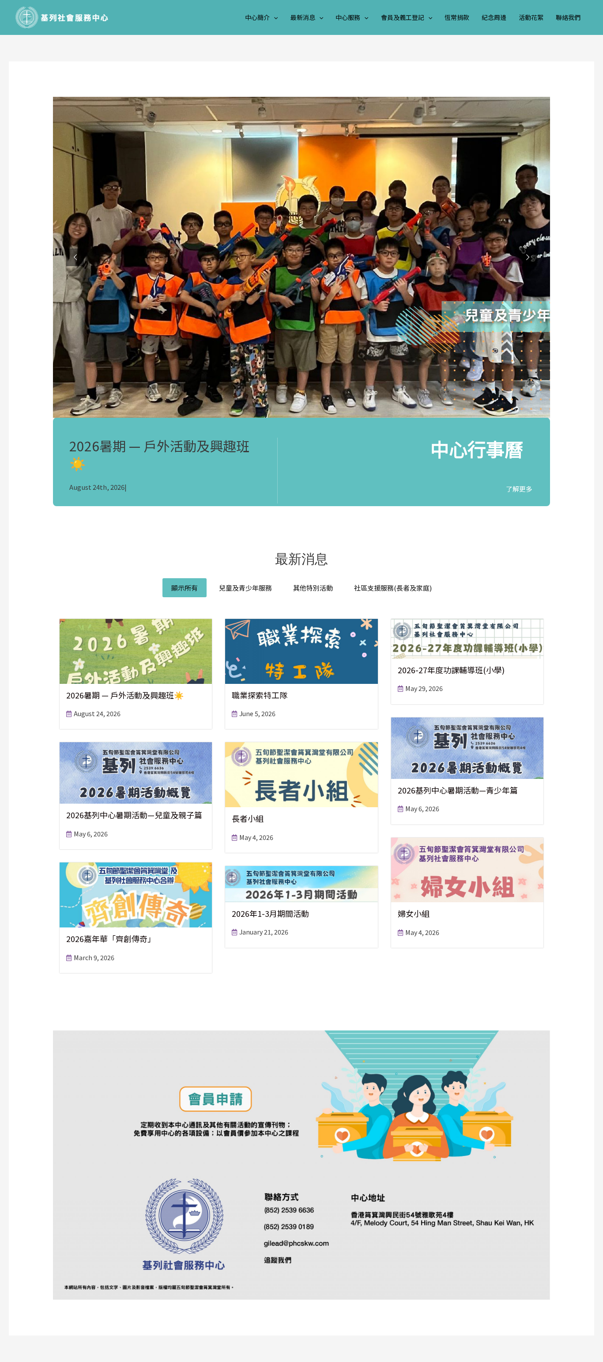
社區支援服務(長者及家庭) (393, 587)
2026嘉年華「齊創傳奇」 (110, 938)
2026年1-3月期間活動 (270, 913)
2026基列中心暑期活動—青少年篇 (458, 790)
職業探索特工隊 (259, 695)
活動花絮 (531, 17)
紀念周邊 (494, 17)
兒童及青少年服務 (245, 587)
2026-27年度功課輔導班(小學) (451, 669)
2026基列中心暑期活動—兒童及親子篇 (134, 814)
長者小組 (248, 818)
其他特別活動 (313, 587)
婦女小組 (414, 913)
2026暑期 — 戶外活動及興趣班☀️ (159, 454)
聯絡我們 (568, 17)
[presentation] (274, 17)
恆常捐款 (457, 17)
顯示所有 (184, 587)
